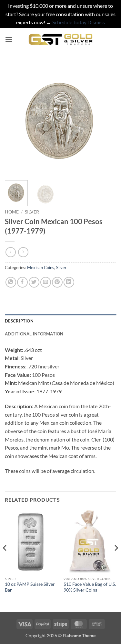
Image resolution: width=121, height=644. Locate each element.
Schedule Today (69, 22)
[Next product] (10, 252)
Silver (32, 211)
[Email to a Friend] (45, 282)
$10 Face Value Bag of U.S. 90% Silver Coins (90, 587)
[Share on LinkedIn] (69, 282)
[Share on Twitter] (34, 282)
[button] (9, 39)
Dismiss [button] (96, 22)
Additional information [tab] (34, 333)
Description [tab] (19, 320)
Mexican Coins (40, 267)
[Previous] (15, 119)
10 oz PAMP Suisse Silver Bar (30, 587)
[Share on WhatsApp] (10, 282)
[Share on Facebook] (22, 282)
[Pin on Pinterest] (57, 282)
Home (12, 211)
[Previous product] (23, 252)
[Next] (106, 119)
